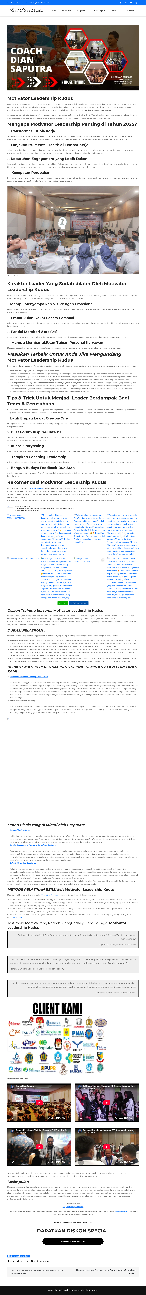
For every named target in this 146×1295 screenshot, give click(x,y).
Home (53, 11)
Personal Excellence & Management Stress (29, 677)
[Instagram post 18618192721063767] (23, 578)
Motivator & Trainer (42, 1261)
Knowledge (98, 11)
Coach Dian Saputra (49, 895)
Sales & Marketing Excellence (23, 863)
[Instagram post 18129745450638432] (89, 578)
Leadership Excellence (20, 830)
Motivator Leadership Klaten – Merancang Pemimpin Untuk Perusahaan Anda (36, 1271)
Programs (81, 11)
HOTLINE (73, 1241)
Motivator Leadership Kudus (18, 1256)
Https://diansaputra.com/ (73, 1207)
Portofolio (115, 11)
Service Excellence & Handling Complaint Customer (33, 845)
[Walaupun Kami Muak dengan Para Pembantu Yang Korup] (89, 535)
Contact (130, 11)
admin (12, 1261)
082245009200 (16, 3)
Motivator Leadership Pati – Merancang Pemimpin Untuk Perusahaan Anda (106, 1271)
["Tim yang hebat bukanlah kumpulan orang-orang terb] (56, 578)
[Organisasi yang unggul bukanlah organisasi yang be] (123, 535)
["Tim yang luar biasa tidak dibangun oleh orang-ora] (56, 535)
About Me (66, 11)
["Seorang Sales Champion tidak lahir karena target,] (123, 578)
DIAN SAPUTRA (36, 488)
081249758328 (15, 918)
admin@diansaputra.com (40, 3)
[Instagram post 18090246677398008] (23, 535)
